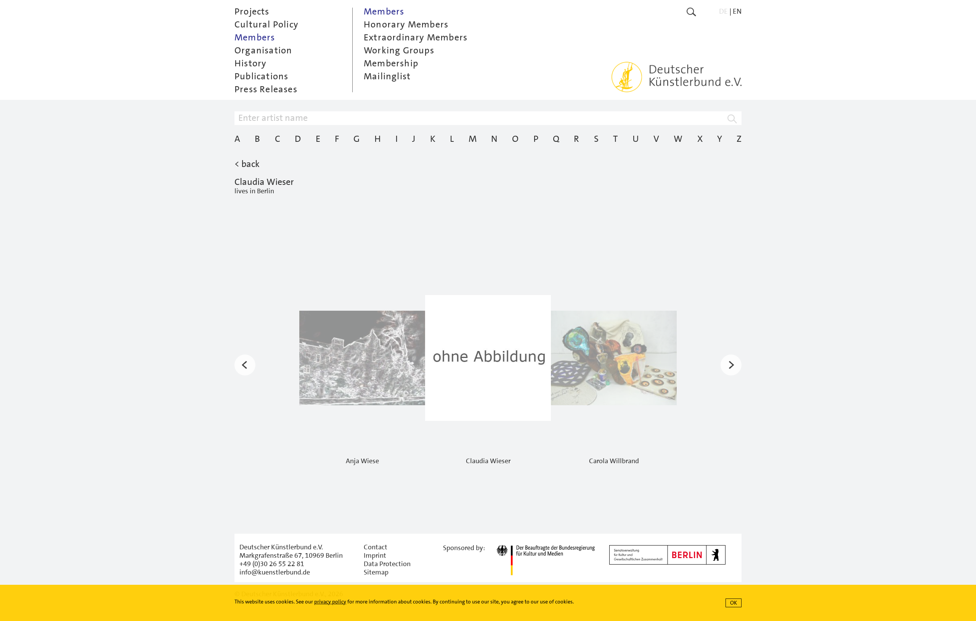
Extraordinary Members (415, 37)
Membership (391, 63)
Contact (375, 547)
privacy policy (330, 601)
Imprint (375, 555)
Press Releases (265, 89)
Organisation (263, 50)
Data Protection (387, 563)
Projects (252, 11)
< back (247, 164)
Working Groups (399, 50)
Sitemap (376, 572)
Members (254, 37)
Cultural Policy (266, 24)
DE (723, 11)
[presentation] (244, 364)
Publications (261, 76)
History (250, 63)
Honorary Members (406, 24)
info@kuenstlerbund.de (274, 572)
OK (733, 602)
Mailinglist (387, 76)
